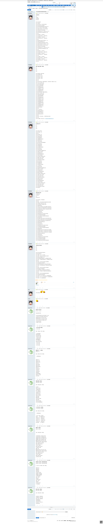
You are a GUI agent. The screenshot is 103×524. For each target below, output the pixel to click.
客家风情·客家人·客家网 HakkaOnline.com (33, 0)
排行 (66, 5)
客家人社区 (33, 5)
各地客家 (54, 5)
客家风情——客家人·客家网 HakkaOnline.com (27, 8)
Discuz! (32, 520)
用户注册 (74, 3)
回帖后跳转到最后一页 (43, 517)
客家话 (36, 5)
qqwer (29, 289)
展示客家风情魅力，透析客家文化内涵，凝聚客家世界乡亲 (46, 0)
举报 (74, 120)
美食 (43, 5)
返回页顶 (62, 520)
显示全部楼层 (46, 13)
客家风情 (33, 8)
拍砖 (42, 120)
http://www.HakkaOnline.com (49, 118)
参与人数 (37, 282)
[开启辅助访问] (75, 0)
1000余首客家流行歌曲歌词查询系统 (43, 8)
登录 (53, 514)
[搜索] (42, 6)
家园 (60, 5)
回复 (37, 120)
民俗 (46, 5)
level (37, 283)
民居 (48, 5)
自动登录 (71, 2)
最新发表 (63, 5)
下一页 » (51, 507)
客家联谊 (57, 5)
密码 (59, 3)
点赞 (39, 120)
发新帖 (29, 9)
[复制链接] (48, 11)
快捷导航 (73, 5)
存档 (57, 520)
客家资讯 (29, 5)
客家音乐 (36, 8)
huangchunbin (32, 11)
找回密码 (74, 2)
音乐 (39, 5)
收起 (73, 282)
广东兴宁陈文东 (30, 13)
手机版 (59, 520)
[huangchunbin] (28, 11)
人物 (51, 5)
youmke (29, 298)
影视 (41, 5)
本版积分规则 (73, 517)
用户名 (59, 2)
